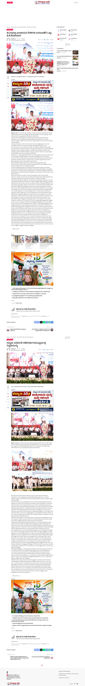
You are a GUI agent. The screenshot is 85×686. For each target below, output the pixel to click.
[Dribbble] (73, 39)
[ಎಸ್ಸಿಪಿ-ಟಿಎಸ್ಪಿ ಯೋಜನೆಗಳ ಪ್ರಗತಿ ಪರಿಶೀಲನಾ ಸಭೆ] (75, 58)
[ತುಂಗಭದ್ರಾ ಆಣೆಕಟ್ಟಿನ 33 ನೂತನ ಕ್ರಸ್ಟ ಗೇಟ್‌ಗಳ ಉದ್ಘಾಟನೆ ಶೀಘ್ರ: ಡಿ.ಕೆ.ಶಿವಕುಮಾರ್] (32, 239)
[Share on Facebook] (42, 40)
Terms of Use (24, 316)
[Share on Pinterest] (8, 86)
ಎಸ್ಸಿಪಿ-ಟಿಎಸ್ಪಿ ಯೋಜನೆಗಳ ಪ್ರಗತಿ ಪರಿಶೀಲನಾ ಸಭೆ (64, 56)
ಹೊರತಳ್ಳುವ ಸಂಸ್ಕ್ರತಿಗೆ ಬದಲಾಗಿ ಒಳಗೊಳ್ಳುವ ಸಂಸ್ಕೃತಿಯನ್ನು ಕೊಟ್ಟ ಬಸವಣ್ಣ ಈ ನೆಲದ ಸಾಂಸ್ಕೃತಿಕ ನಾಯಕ (30, 617)
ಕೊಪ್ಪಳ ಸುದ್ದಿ (58, 57)
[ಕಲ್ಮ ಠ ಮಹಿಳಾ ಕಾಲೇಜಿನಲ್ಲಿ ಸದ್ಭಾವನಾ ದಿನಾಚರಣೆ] (75, 52)
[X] (73, 31)
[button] (10, 2)
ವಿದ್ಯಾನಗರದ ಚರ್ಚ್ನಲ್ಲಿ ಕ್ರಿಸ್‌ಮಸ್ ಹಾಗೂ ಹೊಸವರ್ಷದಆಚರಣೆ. (22, 623)
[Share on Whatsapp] (8, 89)
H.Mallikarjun (13, 38)
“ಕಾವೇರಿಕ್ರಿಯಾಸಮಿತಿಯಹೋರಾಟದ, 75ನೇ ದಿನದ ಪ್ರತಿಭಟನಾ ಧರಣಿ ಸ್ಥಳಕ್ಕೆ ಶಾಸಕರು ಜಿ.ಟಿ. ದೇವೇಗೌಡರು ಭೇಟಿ (31, 291)
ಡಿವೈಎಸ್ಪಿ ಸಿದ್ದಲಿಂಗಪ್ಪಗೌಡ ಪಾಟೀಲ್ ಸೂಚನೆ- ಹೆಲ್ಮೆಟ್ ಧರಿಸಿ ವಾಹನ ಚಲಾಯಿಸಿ (25, 297)
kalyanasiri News (19, 303)
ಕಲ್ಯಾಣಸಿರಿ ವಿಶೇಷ (9, 29)
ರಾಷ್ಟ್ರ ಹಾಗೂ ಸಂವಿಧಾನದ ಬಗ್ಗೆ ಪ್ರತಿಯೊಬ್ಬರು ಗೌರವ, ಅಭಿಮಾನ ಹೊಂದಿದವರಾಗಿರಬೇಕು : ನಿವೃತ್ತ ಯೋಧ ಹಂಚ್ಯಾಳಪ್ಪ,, (32, 625)
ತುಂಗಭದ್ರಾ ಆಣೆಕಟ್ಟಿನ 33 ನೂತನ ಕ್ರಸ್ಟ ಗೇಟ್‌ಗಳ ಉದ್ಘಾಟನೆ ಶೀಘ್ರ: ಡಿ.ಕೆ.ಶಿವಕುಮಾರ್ (31, 244)
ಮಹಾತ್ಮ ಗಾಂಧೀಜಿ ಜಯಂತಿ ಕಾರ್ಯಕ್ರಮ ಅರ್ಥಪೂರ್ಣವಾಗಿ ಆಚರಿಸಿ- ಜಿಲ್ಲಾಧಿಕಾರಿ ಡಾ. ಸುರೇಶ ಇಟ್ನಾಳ (29, 293)
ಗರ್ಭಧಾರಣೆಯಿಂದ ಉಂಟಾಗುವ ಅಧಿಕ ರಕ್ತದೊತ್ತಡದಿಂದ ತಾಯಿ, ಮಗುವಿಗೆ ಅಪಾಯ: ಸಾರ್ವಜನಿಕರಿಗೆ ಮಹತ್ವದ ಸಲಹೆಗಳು (63, 63)
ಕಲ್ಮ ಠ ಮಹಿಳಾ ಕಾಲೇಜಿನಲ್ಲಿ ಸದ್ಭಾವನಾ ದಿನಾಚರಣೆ (64, 50)
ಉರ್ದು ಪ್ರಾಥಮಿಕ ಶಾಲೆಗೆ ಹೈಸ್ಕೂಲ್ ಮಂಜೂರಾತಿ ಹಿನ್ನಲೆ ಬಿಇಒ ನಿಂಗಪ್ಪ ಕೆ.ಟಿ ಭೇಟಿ (26, 615)
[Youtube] (62, 39)
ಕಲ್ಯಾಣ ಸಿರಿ (58, 52)
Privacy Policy (44, 316)
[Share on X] (44, 40)
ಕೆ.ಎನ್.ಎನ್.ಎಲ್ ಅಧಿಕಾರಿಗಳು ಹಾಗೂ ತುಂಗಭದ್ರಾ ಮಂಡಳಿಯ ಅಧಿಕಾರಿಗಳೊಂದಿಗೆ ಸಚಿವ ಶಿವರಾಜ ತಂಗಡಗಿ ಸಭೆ (46, 244)
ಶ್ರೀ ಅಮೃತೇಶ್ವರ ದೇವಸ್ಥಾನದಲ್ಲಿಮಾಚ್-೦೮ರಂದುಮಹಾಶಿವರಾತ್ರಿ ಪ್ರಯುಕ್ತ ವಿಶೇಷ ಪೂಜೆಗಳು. (27, 295)
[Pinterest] (62, 35)
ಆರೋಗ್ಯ (58, 65)
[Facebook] (62, 31)
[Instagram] (73, 35)
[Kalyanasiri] (42, 2)
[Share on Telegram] (8, 92)
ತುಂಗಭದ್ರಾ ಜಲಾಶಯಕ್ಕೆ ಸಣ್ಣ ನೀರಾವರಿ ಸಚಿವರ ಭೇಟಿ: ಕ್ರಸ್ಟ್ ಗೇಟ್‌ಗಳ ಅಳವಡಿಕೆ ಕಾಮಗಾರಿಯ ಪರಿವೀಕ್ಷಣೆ (17, 244)
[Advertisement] (42, 16)
